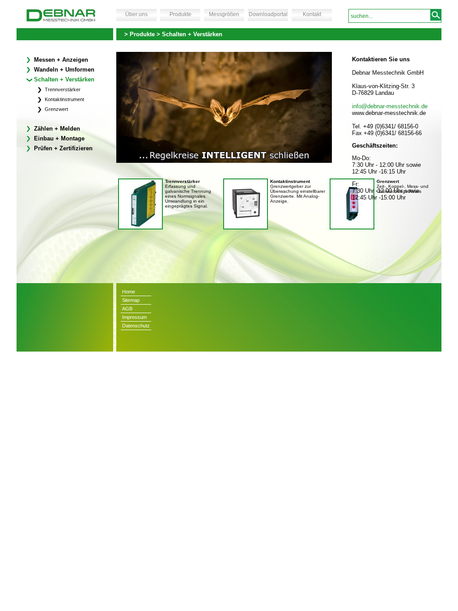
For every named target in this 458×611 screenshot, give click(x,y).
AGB (127, 308)
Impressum (134, 317)
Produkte (180, 14)
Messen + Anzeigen (60, 59)
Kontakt (312, 14)
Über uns (136, 14)
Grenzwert (55, 109)
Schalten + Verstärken (63, 79)
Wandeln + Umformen (63, 69)
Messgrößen (224, 14)
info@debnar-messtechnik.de (390, 106)
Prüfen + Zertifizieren (62, 148)
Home (128, 291)
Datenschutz (136, 325)
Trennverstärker (62, 89)
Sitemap (131, 300)
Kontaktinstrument (63, 99)
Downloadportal (268, 14)
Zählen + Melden (56, 128)
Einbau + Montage (58, 138)
